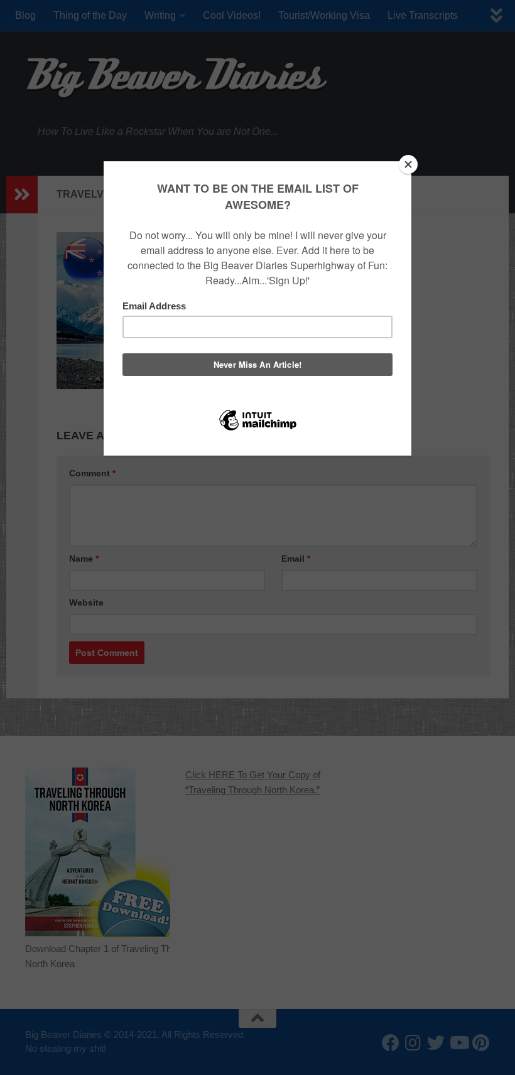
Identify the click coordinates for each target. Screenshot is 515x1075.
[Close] (408, 164)
